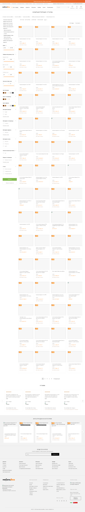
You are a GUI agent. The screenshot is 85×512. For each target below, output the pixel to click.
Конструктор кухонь (73, 468)
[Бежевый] (9, 93)
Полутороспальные (23, 465)
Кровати (28, 7)
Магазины (45, 484)
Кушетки (4, 466)
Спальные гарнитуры (7, 19)
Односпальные (22, 463)
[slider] (3, 49)
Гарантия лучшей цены (48, 486)
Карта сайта (45, 489)
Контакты (46, 3)
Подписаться (55, 454)
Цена (5, 45)
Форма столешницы (7, 157)
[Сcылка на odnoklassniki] (59, 501)
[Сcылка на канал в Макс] (61, 501)
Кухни (44, 7)
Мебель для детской (7, 21)
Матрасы (34, 7)
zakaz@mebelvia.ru (61, 488)
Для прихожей (55, 466)
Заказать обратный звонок (58, 3)
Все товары (15, 7)
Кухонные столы (72, 466)
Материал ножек (6, 139)
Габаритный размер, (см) (8, 54)
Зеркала (5, 42)
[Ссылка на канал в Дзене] (64, 501)
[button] (25, 36)
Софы (4, 468)
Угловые (4, 465)
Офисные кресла (7, 30)
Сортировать (77, 23)
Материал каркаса (7, 130)
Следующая (57, 378)
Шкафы (39, 7)
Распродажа (50, 7)
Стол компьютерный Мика (50, 409)
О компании (14, 3)
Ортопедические (6, 472)
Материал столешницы (8, 120)
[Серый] (11, 93)
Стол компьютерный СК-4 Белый (71, 409)
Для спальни (55, 468)
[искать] (68, 7)
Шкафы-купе (54, 463)
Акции (34, 3)
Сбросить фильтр (10, 183)
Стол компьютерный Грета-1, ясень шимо (12, 409)
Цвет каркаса (6, 103)
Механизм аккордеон (7, 470)
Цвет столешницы (7, 96)
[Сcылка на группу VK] (57, 501)
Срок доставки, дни (7, 81)
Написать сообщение (75, 498)
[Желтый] (14, 105)
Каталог (31, 483)
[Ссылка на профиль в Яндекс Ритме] (66, 501)
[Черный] (13, 93)
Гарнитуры (71, 463)
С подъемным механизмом (24, 468)
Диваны (22, 7)
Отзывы (31, 494)
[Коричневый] (5, 93)
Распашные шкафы (56, 465)
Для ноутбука (27, 19)
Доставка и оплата (21, 3)
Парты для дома (7, 37)
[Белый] (7, 93)
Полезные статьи (39, 3)
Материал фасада (7, 109)
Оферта (31, 493)
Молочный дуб (40, 19)
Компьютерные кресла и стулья (9, 32)
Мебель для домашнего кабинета (8, 27)
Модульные (71, 465)
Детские (37, 466)
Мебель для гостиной (7, 23)
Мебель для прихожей (8, 25)
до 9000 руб (34, 19)
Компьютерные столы (8, 35)
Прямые (4, 463)
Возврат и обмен (29, 3)
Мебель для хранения (8, 40)
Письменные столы (8, 38)
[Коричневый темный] (3, 93)
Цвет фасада (6, 90)
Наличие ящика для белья (8, 150)
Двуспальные (22, 466)
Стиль (4, 166)
